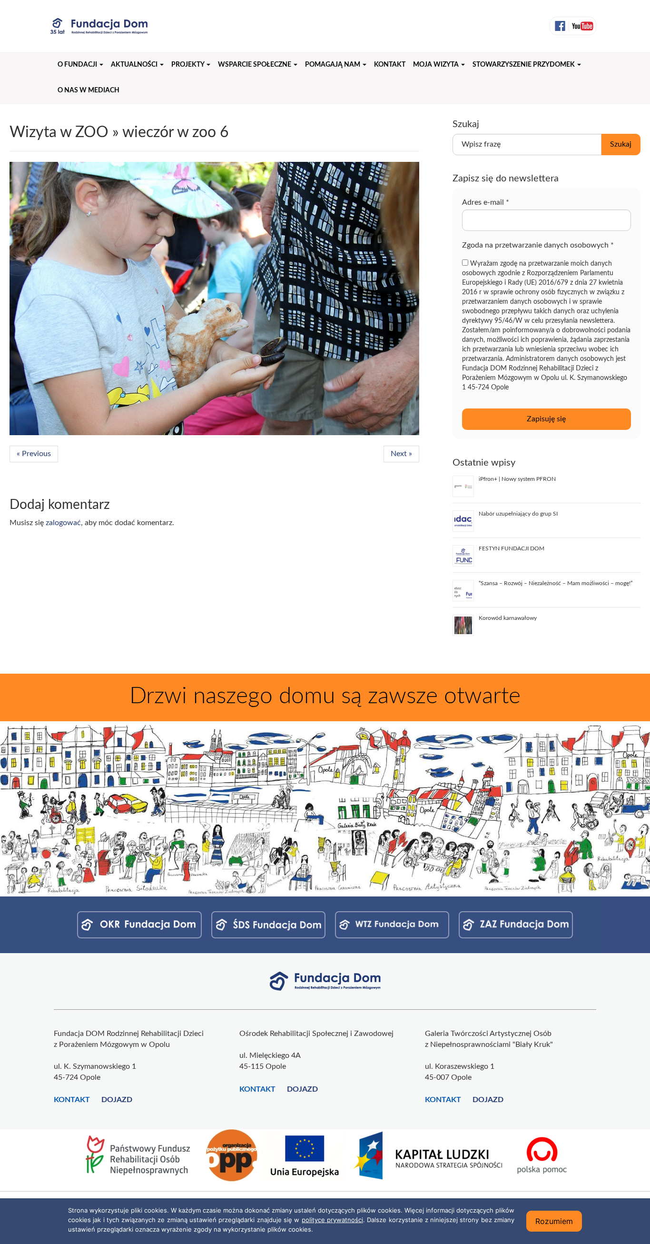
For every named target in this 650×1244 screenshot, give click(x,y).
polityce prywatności (332, 1220)
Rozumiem (554, 1221)
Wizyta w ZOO (59, 132)
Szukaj (620, 144)
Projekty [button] (188, 64)
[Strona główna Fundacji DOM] (325, 981)
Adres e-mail (485, 202)
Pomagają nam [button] (333, 64)
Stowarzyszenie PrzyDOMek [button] (524, 64)
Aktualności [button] (135, 64)
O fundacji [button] (78, 64)
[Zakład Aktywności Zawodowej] (516, 924)
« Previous (34, 454)
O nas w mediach (88, 90)
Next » (401, 454)
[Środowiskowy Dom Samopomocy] (268, 924)
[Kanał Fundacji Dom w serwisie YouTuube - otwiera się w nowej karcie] (581, 26)
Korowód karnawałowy (508, 618)
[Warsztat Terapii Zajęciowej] (392, 924)
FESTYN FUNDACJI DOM (511, 548)
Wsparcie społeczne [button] (255, 64)
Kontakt (389, 64)
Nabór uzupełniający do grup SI (518, 514)
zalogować (63, 523)
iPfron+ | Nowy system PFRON (517, 479)
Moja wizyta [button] (436, 64)
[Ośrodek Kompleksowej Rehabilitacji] (139, 924)
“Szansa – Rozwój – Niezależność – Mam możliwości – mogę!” (555, 583)
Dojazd (116, 1100)
